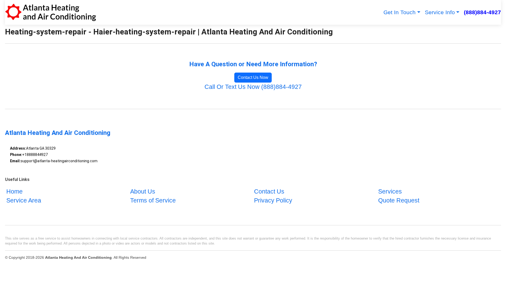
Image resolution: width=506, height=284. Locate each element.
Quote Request (398, 200)
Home (14, 191)
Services (390, 191)
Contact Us (269, 191)
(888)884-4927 (482, 12)
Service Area (23, 200)
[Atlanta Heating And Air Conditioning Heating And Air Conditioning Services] (50, 12)
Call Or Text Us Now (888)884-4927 (253, 87)
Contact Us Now (253, 77)
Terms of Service (153, 200)
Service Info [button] (440, 12)
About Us (142, 191)
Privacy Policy (273, 200)
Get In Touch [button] (399, 12)
